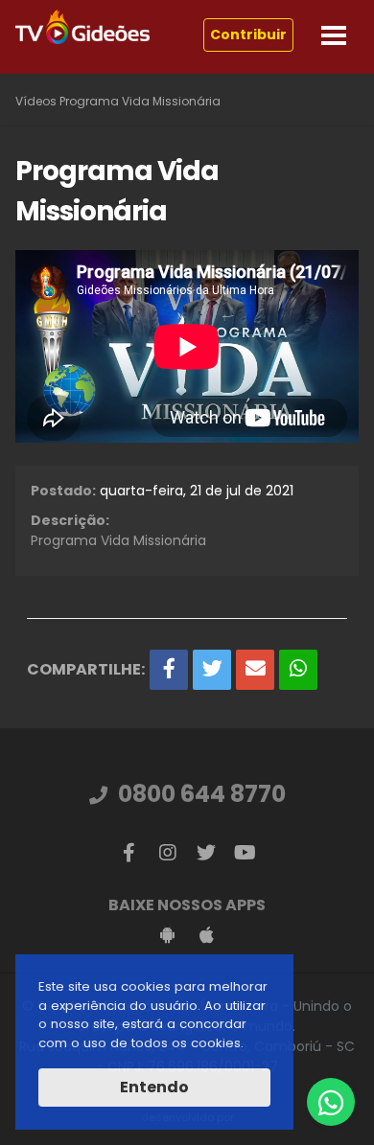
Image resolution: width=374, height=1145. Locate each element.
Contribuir (248, 34)
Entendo (154, 1087)
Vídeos (36, 101)
